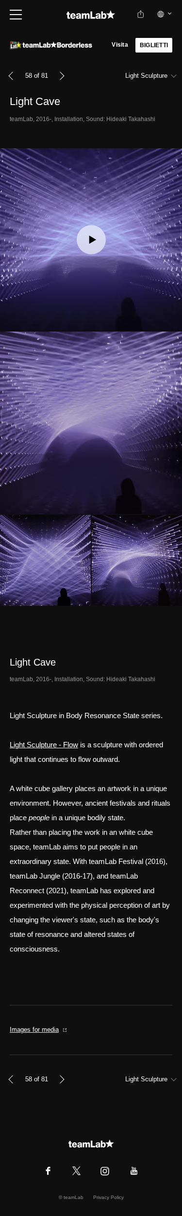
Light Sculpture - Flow (44, 744)
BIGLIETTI (154, 45)
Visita (120, 44)
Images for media (34, 1029)
